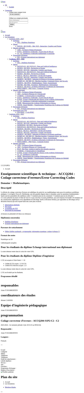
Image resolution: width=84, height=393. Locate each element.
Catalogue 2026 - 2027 (16, 39)
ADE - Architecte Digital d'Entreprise (29, 50)
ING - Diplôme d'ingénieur (26, 42)
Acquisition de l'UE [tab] (11, 208)
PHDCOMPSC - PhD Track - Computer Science (33, 88)
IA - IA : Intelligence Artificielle (27, 154)
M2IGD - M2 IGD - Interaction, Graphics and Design (34, 77)
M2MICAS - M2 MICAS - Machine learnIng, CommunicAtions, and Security (42, 81)
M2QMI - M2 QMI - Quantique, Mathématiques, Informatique (37, 85)
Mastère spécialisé (19, 48)
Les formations (10, 37)
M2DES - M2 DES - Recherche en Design (31, 74)
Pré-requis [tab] (8, 207)
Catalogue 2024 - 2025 (16, 114)
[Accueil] (3, 2)
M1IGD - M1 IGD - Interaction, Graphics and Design (34, 70)
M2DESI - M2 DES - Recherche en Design (31, 129)
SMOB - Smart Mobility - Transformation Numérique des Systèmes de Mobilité (43, 105)
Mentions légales (10, 387)
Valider (12, 24)
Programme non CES (20, 110)
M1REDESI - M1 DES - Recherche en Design (32, 125)
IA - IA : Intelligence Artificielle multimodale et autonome (35, 53)
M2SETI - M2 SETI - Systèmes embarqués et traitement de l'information (40, 86)
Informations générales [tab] (12, 205)
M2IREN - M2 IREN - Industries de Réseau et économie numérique (39, 79)
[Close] (1, 391)
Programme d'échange (20, 55)
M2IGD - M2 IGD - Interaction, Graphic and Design (34, 132)
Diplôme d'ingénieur (11, 222)
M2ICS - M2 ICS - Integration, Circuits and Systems (34, 75)
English (11, 7)
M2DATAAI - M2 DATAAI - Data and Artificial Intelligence (37, 72)
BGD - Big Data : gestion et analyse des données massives (36, 149)
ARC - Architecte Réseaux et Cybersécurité (31, 94)
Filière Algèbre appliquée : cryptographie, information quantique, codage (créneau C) (32, 231)
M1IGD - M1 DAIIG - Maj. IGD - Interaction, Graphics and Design (39, 46)
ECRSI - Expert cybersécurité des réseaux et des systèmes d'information (40, 99)
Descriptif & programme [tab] (13, 210)
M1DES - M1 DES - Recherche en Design (31, 68)
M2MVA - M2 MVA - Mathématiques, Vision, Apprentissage (37, 83)
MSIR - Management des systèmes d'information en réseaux (36, 103)
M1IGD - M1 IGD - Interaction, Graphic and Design (34, 123)
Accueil (7, 35)
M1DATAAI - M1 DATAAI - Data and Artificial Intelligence (37, 66)
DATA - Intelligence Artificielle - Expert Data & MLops (35, 52)
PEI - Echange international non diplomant (31, 57)
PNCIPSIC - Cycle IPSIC (25, 112)
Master (15, 44)
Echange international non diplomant (17, 223)
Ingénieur (16, 41)
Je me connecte (14, 14)
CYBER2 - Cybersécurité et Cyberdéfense (31, 96)
